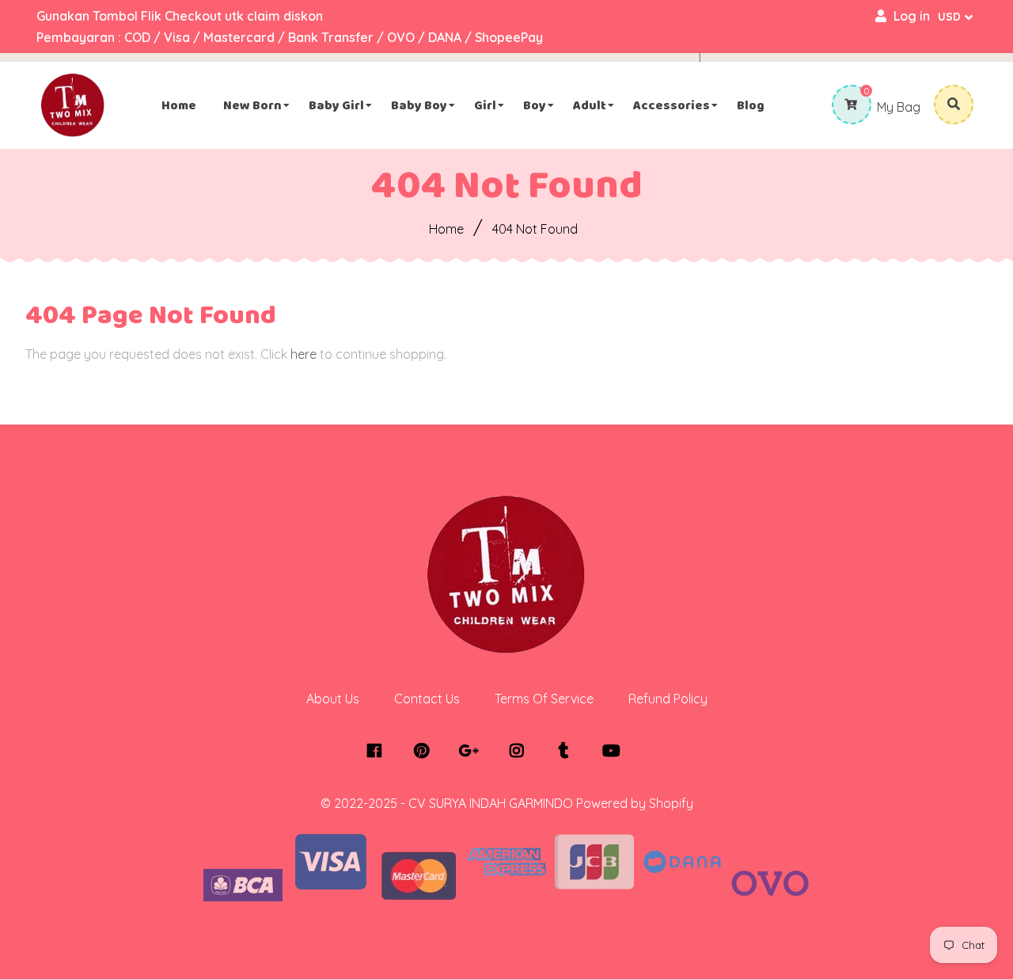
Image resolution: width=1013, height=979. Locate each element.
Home (446, 229)
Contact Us (427, 699)
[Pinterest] (425, 751)
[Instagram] (520, 751)
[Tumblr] (568, 751)
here (303, 354)
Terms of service (544, 699)
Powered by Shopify (634, 803)
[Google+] (473, 751)
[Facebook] (378, 751)
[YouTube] (615, 751)
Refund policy (668, 699)
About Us (332, 699)
